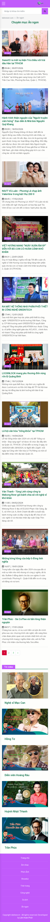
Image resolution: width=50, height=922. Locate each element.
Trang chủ (25, 858)
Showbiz (25, 879)
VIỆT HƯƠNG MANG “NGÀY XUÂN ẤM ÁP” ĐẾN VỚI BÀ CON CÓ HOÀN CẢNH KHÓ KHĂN (24, 248)
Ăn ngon (20, 18)
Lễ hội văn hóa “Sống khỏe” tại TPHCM (22, 431)
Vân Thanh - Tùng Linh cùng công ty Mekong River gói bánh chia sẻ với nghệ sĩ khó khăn (24, 494)
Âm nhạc (25, 865)
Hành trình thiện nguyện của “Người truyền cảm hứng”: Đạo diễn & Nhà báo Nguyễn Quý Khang (25, 121)
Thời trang (25, 886)
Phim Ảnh (25, 872)
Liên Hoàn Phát (26, 918)
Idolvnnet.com (7, 18)
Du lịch (25, 900)
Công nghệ (25, 893)
